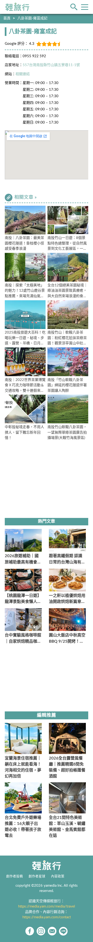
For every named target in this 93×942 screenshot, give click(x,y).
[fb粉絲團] (29, 931)
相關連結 (23, 74)
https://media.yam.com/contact (46, 917)
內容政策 (57, 876)
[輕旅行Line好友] (63, 931)
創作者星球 (37, 876)
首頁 (6, 18)
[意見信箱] (52, 931)
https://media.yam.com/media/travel (46, 906)
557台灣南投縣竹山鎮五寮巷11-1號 (51, 65)
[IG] (40, 931)
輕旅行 (17, 6)
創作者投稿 (14, 876)
